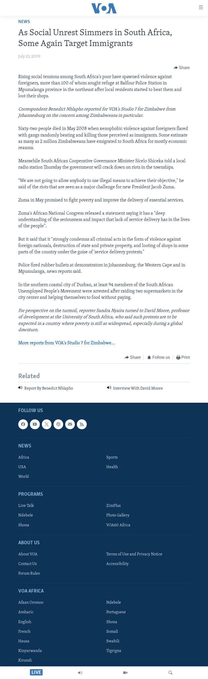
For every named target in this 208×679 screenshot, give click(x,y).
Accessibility (117, 564)
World (23, 477)
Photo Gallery (117, 515)
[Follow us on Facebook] (23, 424)
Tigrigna (113, 651)
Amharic (25, 612)
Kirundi (25, 661)
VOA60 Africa (118, 525)
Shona (23, 525)
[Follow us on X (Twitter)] (46, 424)
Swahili (112, 641)
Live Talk (26, 506)
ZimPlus (113, 506)
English (24, 622)
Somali (112, 631)
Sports (112, 458)
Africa (23, 458)
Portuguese (116, 612)
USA (22, 467)
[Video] (125, 672)
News (24, 22)
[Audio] (80, 672)
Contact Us (27, 564)
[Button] (182, 67)
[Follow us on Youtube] (35, 424)
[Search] (170, 672)
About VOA (28, 554)
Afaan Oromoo (30, 603)
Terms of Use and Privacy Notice (134, 554)
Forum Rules (29, 574)
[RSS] (81, 424)
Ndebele (25, 515)
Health (112, 467)
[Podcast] (58, 424)
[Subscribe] (70, 424)
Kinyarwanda (30, 651)
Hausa (23, 641)
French (24, 631)
